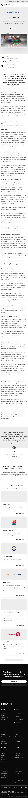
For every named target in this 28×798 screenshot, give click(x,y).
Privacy (8, 794)
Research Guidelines (19, 792)
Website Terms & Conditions (7, 791)
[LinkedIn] (16, 787)
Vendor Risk (18, 713)
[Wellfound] (23, 788)
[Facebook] (19, 787)
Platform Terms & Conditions (7, 792)
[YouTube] (26, 788)
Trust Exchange (19, 725)
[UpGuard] (5, 5)
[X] (14, 787)
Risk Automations (19, 719)
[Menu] (25, 5)
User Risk (18, 716)
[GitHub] (21, 787)
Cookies (3, 794)
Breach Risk (18, 722)
